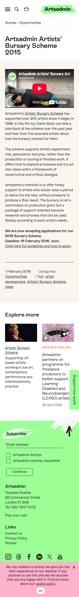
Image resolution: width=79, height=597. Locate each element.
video (9, 287)
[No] (74, 567)
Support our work (75, 390)
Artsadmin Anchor (27, 455)
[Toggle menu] (8, 9)
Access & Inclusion (58, 347)
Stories (10, 23)
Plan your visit (16, 515)
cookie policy (45, 584)
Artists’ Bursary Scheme (44, 114)
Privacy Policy (16, 538)
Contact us (13, 533)
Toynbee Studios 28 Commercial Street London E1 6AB (22, 497)
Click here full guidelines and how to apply (38, 246)
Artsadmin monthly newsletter (36, 461)
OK (41, 590)
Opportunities (30, 23)
